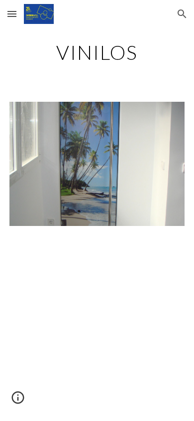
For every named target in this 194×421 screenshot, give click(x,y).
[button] (12, 13)
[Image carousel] (97, 164)
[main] (97, 52)
